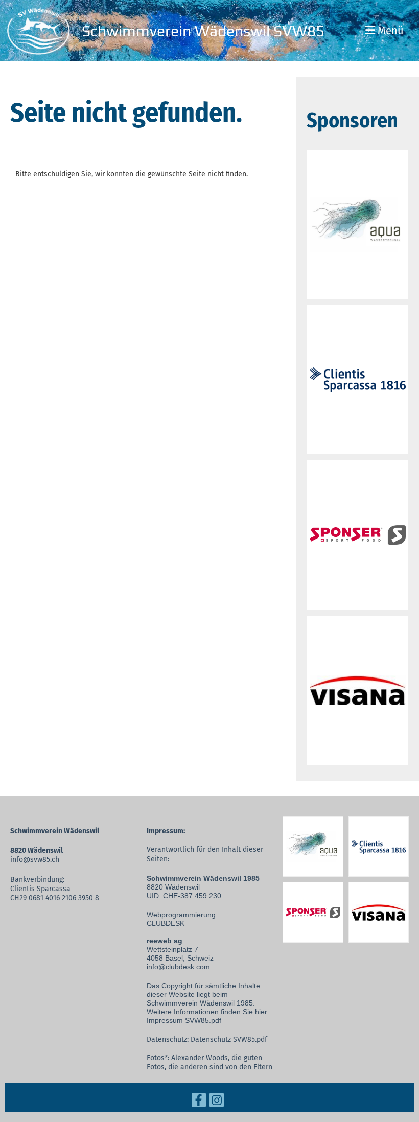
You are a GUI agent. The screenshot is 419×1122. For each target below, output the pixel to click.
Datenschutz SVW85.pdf (229, 1039)
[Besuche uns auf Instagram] (217, 1102)
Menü (389, 30)
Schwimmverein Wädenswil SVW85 (203, 31)
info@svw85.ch (34, 859)
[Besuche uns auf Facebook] (199, 1102)
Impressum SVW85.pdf (184, 1020)
